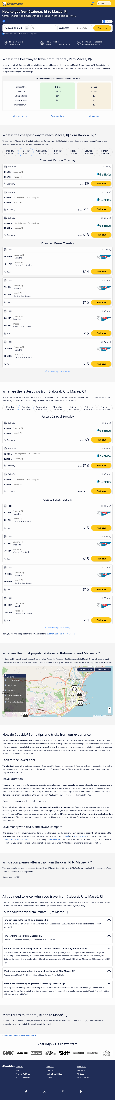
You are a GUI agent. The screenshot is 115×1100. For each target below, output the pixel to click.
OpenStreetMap (99, 716)
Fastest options (57, 116)
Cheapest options (20, 116)
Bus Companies (23, 1077)
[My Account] (92, 3)
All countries (83, 1077)
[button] (79, 693)
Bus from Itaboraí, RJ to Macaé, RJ (61, 634)
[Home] (12, 3)
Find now (101, 183)
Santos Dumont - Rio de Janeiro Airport (18, 839)
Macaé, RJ (104, 669)
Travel (15, 1035)
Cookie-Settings (54, 1074)
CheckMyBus (7, 1035)
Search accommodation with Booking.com (20, 34)
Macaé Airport (80, 836)
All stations (94, 116)
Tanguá (66, 836)
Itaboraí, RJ (87, 669)
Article (80, 1074)
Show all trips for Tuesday (59, 371)
